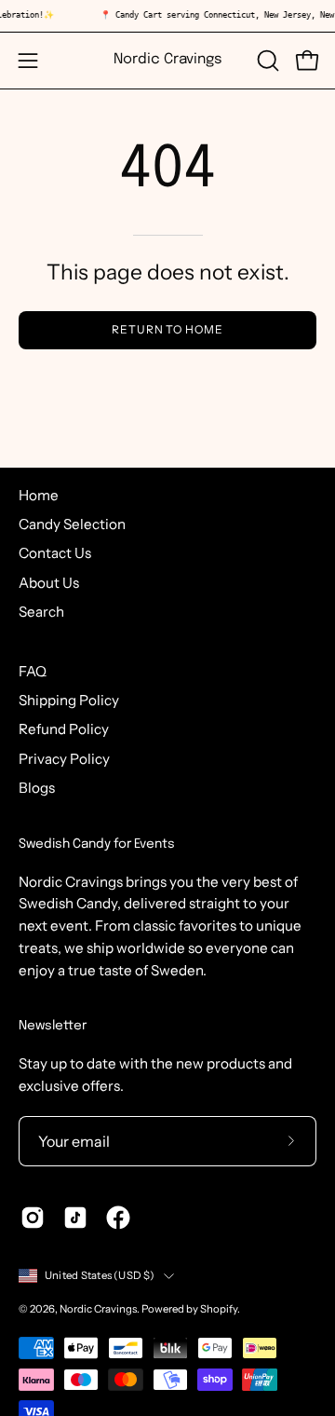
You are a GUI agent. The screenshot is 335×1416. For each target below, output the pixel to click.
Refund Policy (64, 729)
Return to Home (167, 329)
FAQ (33, 671)
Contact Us (55, 553)
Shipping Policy (69, 700)
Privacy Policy (64, 759)
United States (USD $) (99, 1275)
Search (41, 611)
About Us (49, 583)
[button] (266, 61)
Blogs (37, 787)
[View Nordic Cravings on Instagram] (33, 1218)
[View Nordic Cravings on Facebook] (118, 1218)
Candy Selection (72, 524)
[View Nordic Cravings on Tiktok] (75, 1218)
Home (39, 495)
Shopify (218, 1308)
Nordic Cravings (168, 59)
